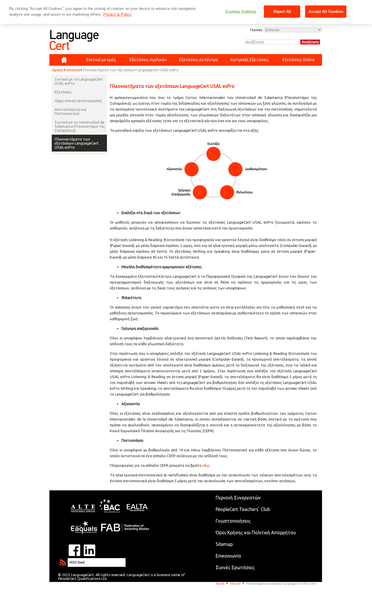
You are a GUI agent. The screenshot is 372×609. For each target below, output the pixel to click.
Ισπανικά (73, 70)
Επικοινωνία (228, 555)
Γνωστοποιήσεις (233, 520)
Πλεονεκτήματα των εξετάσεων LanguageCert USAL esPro (77, 143)
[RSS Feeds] (75, 560)
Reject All (282, 11)
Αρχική (57, 70)
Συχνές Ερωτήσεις (235, 567)
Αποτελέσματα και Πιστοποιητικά (70, 111)
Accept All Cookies (325, 11)
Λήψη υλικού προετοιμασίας (78, 101)
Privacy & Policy (117, 14)
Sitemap (224, 544)
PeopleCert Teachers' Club (243, 509)
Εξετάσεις (63, 92)
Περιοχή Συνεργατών (238, 497)
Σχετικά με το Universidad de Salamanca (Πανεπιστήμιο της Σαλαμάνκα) (80, 126)
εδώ (206, 465)
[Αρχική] (63, 60)
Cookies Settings (240, 11)
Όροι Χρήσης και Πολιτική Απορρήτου (256, 532)
